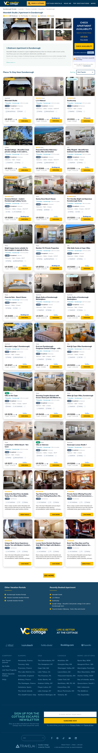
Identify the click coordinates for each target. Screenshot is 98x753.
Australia (21, 9)
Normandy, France (25, 660)
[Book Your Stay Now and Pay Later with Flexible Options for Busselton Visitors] (80, 529)
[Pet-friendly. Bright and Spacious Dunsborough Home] (80, 184)
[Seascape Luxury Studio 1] (80, 430)
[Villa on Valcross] (49, 430)
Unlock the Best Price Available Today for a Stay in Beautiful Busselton (16, 495)
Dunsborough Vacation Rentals (16, 594)
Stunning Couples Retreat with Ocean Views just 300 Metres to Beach (48, 397)
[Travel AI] (25, 746)
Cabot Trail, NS (64, 679)
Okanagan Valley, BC (66, 668)
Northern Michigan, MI (47, 695)
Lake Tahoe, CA (44, 672)
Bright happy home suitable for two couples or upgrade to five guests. (16, 249)
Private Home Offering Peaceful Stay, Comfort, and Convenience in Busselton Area (80, 495)
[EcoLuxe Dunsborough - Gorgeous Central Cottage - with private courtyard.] (49, 332)
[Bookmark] (5, 20)
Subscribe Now (70, 721)
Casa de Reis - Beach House (15, 297)
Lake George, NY (44, 691)
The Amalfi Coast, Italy (27, 695)
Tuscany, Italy (23, 664)
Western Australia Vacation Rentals (18, 597)
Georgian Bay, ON (65, 664)
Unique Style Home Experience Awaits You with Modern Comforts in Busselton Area (18, 544)
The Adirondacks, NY (46, 660)
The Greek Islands (25, 691)
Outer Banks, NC (44, 679)
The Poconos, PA (44, 676)
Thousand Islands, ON (66, 676)
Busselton (41, 9)
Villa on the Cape (11, 396)
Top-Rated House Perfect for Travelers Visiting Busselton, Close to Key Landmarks (49, 495)
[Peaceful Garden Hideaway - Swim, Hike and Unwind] (49, 135)
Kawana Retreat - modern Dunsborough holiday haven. (16, 200)
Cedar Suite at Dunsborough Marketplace (78, 298)
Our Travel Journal (6, 661)
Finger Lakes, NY (44, 687)
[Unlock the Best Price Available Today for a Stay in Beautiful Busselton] (17, 479)
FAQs (4, 679)
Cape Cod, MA (43, 668)
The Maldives (83, 691)
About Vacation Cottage (8, 675)
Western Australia (31, 9)
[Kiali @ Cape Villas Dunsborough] (80, 332)
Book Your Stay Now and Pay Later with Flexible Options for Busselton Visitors (78, 544)
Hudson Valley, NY (45, 683)
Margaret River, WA (85, 664)
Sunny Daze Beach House (46, 199)
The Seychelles (83, 695)
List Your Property (9, 670)
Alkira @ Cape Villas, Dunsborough (80, 396)
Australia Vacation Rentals (15, 600)
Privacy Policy (75, 725)
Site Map (79, 744)
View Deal (24, 121)
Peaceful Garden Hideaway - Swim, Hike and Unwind (47, 151)
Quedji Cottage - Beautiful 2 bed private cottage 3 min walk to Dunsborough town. (17, 151)
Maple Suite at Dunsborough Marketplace (46, 298)
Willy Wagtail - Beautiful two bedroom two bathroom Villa (78, 151)
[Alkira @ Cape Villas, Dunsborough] (80, 381)
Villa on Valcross (42, 445)
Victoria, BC (62, 695)
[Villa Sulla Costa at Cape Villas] (80, 233)
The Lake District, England (28, 672)
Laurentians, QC (64, 672)
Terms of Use (88, 725)
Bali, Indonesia (83, 687)
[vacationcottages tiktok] (64, 738)
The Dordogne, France (27, 683)
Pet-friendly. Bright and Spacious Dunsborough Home (79, 200)
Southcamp (71, 100)
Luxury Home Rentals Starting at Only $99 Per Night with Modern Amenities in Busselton (48, 544)
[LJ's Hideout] (49, 86)
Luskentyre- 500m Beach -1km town (16, 446)
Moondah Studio (11, 100)
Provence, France (25, 668)
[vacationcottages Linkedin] (76, 738)
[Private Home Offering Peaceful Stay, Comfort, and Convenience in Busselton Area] (80, 479)
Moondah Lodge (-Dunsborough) (17, 346)
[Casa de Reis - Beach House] (17, 283)
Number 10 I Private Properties (47, 248)
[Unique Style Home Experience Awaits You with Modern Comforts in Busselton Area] (17, 529)
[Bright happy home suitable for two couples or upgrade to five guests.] (17, 233)
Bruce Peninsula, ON (66, 691)
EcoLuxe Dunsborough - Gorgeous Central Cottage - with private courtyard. (48, 347)
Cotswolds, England (26, 676)
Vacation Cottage (63, 747)
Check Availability (84, 46)
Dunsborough (50, 9)
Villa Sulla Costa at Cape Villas (78, 248)
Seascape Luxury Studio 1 (77, 445)
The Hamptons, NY (45, 664)
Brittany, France (24, 679)
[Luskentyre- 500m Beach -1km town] (17, 430)
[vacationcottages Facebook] (51, 738)
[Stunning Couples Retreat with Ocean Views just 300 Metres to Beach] (49, 381)
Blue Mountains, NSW (86, 672)
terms (74, 744)
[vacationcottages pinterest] (57, 738)
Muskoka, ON (63, 660)
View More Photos (64, 20)
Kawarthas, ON (64, 687)
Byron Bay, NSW (84, 660)
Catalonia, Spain (24, 687)
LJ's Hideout (40, 100)
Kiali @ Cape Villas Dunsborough (79, 346)
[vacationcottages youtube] (70, 738)
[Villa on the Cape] (17, 381)
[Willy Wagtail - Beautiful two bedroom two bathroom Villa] (80, 135)
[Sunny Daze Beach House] (49, 184)
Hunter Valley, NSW (85, 676)
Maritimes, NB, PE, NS (66, 683)
